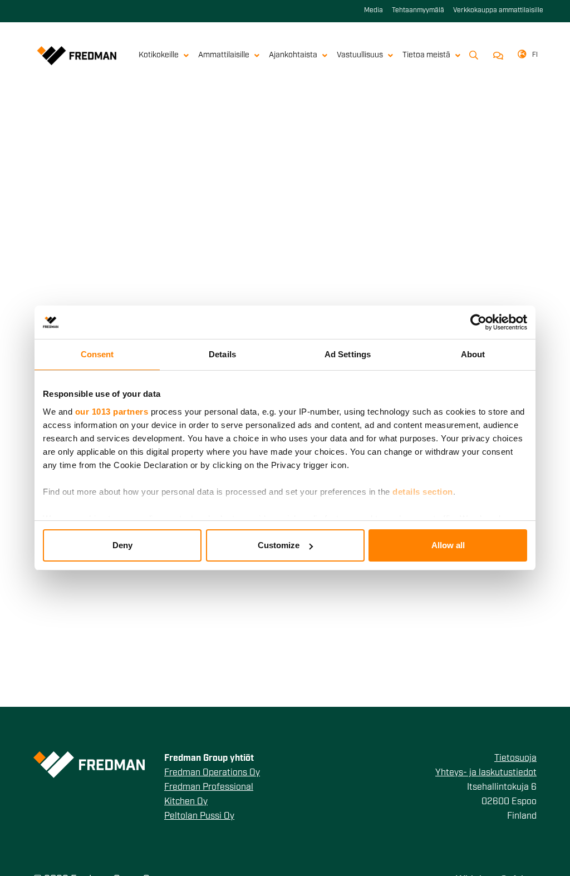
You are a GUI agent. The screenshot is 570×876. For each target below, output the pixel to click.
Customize (278, 545)
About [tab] (473, 354)
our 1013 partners (112, 411)
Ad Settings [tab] (348, 354)
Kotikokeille (159, 55)
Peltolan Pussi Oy (199, 816)
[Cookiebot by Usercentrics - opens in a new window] (478, 322)
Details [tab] (222, 354)
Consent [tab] (97, 354)
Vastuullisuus (360, 55)
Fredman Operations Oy (212, 773)
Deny (122, 545)
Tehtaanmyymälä (418, 10)
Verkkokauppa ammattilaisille (498, 10)
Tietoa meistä (426, 55)
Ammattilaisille (223, 55)
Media (373, 10)
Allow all (448, 545)
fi (535, 55)
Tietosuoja (515, 758)
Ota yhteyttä (496, 56)
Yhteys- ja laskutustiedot (486, 773)
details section (422, 491)
